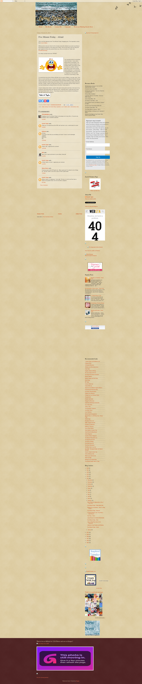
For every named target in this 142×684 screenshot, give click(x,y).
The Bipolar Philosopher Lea (91, 437)
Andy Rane (87, 368)
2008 (88, 536)
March (89, 498)
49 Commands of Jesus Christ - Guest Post (94, 288)
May (89, 494)
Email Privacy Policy (93, 165)
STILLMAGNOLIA (46, 114)
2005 (88, 542)
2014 (88, 476)
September (90, 486)
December (90, 480)
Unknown (44, 131)
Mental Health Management (91, 414)
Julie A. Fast (87, 406)
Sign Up (98, 157)
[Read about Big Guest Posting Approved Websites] (91, 32)
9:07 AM (43, 182)
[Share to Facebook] (71, 105)
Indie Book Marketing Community (92, 402)
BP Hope (87, 382)
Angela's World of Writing (90, 370)
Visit (99, 588)
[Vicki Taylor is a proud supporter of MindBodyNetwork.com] (85, 172)
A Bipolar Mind (88, 363)
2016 (88, 472)
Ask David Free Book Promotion (92, 374)
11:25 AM (44, 148)
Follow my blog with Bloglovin (91, 206)
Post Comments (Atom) (48, 216)
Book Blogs (87, 380)
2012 (88, 532)
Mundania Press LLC (89, 420)
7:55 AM (43, 173)
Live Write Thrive (88, 410)
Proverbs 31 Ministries (90, 424)
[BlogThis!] (68, 105)
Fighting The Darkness (90, 393)
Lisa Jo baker (64, 106)
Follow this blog (95, 328)
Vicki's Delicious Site (89, 453)
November (90, 482)
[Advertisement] (59, 200)
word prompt (73, 106)
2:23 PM (43, 164)
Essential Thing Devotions (90, 391)
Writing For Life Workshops (91, 459)
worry (77, 106)
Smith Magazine (88, 434)
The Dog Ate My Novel (90, 439)
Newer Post (40, 214)
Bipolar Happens (88, 376)
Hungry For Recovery (89, 400)
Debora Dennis (45, 168)
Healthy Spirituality (89, 399)
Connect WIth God (89, 384)
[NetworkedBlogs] (95, 326)
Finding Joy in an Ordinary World (92, 395)
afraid (43, 106)
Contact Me (58, 27)
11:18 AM (44, 140)
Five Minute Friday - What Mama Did (95, 505)
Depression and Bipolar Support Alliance (93, 387)
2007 (88, 538)
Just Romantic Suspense (90, 408)
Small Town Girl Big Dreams (91, 432)
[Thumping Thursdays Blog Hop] (85, 321)
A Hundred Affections (89, 365)
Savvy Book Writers (89, 428)
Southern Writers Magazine (91, 435)
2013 (88, 478)
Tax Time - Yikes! (91, 515)
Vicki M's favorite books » (100, 617)
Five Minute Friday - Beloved (93, 510)
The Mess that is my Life (90, 447)
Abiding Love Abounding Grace (91, 367)
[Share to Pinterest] (72, 105)
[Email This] (67, 105)
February (90, 500)
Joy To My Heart (88, 404)
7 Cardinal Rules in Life (96, 295)
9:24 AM (43, 119)
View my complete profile (90, 198)
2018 (88, 468)
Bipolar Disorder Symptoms (91, 255)
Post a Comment (44, 185)
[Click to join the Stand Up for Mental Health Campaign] (89, 254)
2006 (88, 540)
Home (40, 27)
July (89, 490)
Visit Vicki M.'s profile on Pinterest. (92, 250)
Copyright (68, 27)
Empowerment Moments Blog (91, 389)
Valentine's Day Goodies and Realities (95, 525)
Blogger (77, 681)
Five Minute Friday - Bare (92, 520)
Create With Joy (88, 385)
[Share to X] (69, 105)
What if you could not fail (90, 455)
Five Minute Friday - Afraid (93, 527)
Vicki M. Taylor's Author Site (91, 452)
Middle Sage (87, 418)
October (89, 484)
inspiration (58, 106)
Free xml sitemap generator (42, 677)
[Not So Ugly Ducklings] (95, 560)
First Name (89, 149)
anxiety (46, 106)
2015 (88, 474)
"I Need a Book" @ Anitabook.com (92, 361)
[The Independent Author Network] (95, 247)
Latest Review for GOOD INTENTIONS (95, 517)
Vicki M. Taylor (45, 123)
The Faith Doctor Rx (89, 443)
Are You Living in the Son (90, 372)
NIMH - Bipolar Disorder (90, 422)
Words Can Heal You (95, 190)
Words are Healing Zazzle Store (83, 27)
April (89, 496)
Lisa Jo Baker (44, 43)
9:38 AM (43, 127)
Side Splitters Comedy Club (91, 430)
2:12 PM (43, 156)
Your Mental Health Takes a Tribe (92, 461)
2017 (88, 470)
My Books (48, 27)
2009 (88, 534)
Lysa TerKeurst (88, 412)
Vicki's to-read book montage (94, 592)
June (89, 492)
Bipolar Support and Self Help (91, 378)
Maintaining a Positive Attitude (97, 303)
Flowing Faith (88, 397)
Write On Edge (88, 457)
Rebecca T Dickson (89, 426)
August (89, 488)
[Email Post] (64, 104)
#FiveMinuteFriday (43, 50)
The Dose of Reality (89, 441)
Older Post (79, 214)
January (89, 529)
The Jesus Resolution (89, 445)
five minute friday (52, 106)
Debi (43, 152)
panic (69, 106)
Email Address (90, 141)
